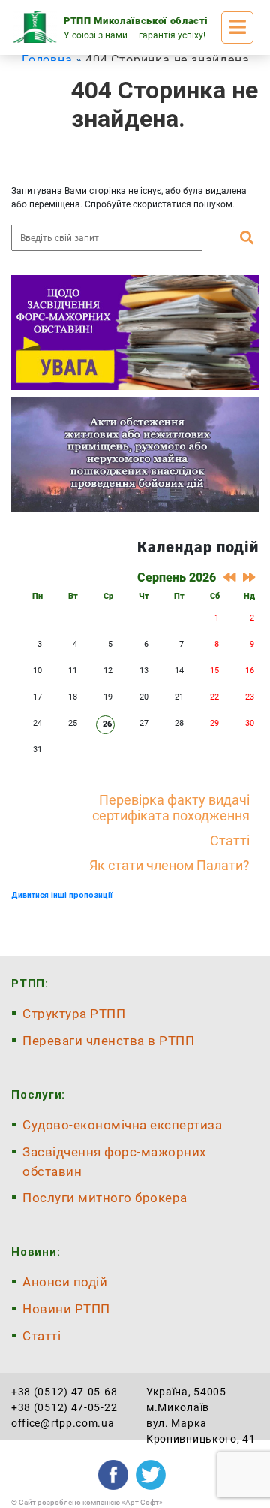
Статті (230, 840)
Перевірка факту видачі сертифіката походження (171, 808)
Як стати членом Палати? (169, 865)
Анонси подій (64, 1281)
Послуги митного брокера (105, 1197)
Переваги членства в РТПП (108, 1040)
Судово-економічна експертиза (122, 1124)
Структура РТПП (73, 1013)
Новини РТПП (66, 1308)
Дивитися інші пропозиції (61, 895)
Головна (47, 60)
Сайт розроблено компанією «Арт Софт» (91, 1502)
